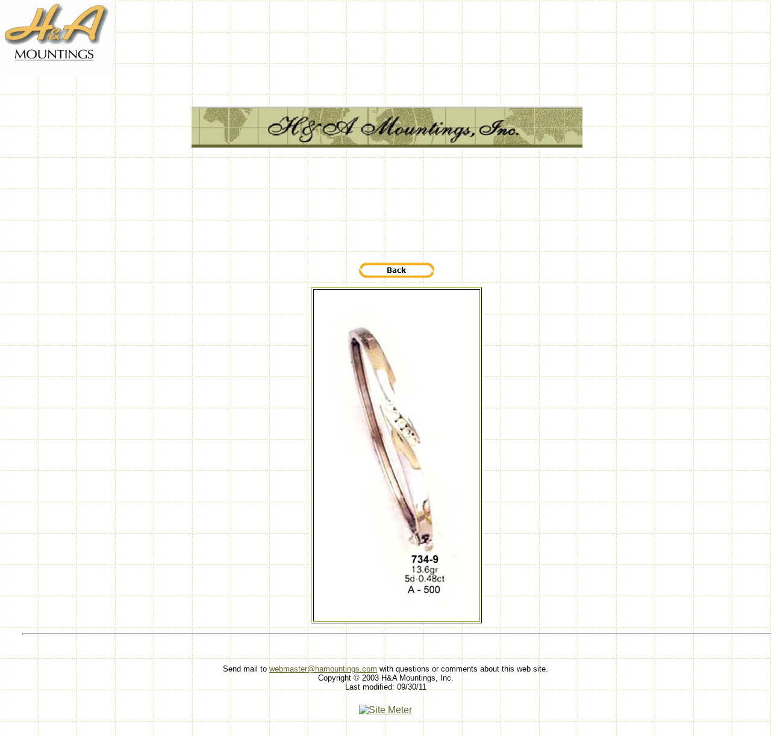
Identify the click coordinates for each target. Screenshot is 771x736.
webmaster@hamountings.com (323, 668)
